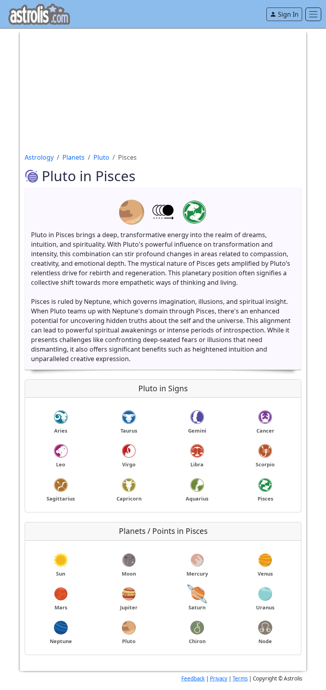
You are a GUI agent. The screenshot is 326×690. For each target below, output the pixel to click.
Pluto (101, 157)
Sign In (287, 14)
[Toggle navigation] (313, 14)
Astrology (39, 157)
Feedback (193, 678)
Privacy (218, 678)
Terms (240, 678)
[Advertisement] (163, 84)
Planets (73, 157)
